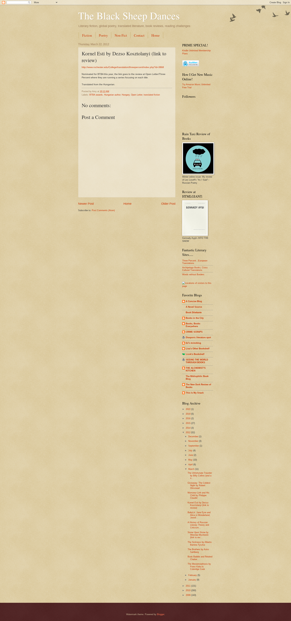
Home (155, 35)
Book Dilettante (194, 312)
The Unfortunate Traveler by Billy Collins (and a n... (200, 475)
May (190, 459)
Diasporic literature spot (198, 337)
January (192, 579)
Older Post (168, 203)
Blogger (160, 614)
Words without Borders (193, 274)
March (191, 469)
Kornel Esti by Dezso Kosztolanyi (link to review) (198, 505)
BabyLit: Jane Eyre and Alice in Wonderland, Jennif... (199, 515)
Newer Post (86, 203)
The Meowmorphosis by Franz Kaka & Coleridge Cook (199, 566)
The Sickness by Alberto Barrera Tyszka (200, 543)
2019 (188, 414)
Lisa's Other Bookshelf (197, 348)
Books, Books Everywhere (193, 325)
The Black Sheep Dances (129, 15)
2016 (188, 418)
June (191, 455)
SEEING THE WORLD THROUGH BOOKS (197, 361)
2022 (188, 409)
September (194, 445)
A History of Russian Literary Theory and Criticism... (198, 525)
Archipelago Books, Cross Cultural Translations (195, 268)
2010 (188, 590)
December (193, 436)
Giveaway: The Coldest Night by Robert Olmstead (199, 485)
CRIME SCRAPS (194, 332)
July (190, 450)
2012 (188, 432)
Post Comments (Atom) (103, 210)
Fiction (87, 35)
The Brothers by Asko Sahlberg (198, 550)
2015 (188, 423)
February (193, 575)
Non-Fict (121, 35)
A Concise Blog (194, 301)
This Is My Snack (195, 393)
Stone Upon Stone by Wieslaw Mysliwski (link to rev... (198, 535)
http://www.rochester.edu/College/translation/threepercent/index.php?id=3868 (123, 67)
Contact (139, 35)
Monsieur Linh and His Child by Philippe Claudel (198, 495)
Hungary (126, 94)
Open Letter (136, 94)
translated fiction (152, 94)
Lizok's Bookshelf (195, 354)
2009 (188, 595)
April (190, 464)
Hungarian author (112, 94)
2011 (188, 586)
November (193, 441)
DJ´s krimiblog (193, 343)
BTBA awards (96, 94)
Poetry (103, 35)
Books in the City (195, 318)
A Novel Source (194, 307)
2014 (188, 428)
